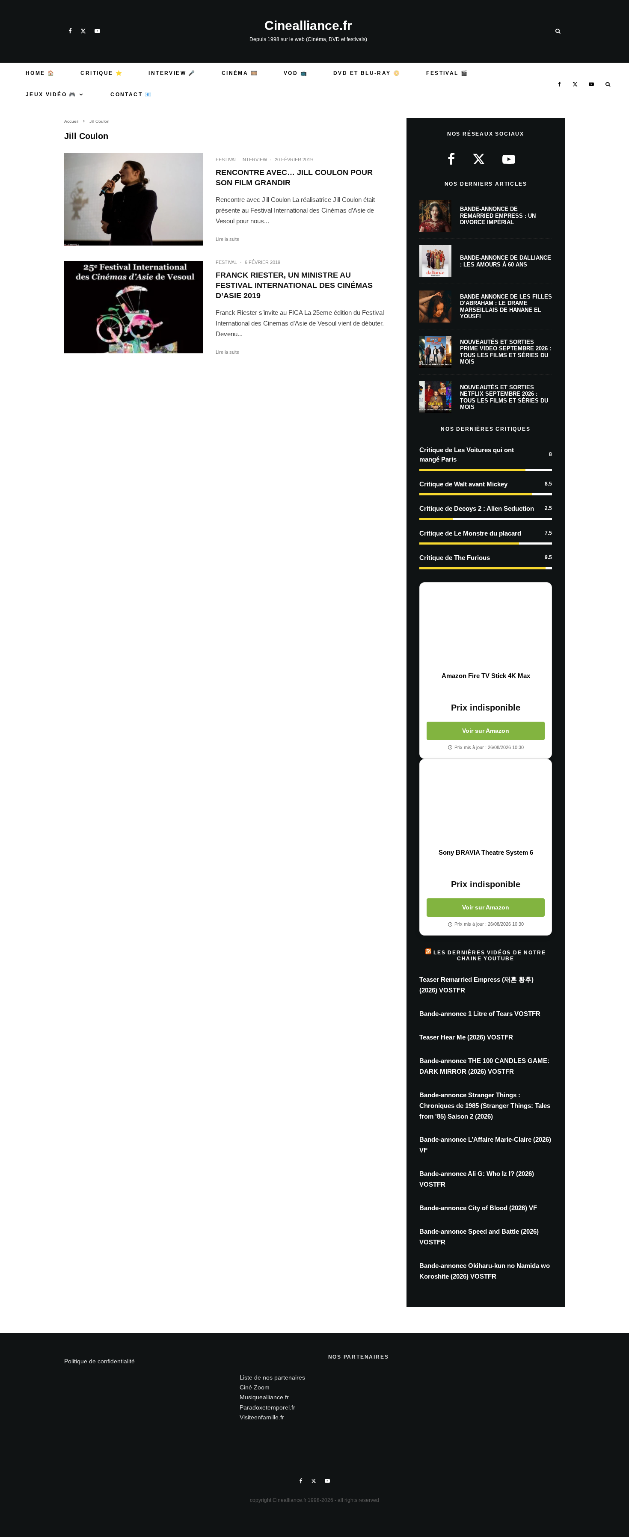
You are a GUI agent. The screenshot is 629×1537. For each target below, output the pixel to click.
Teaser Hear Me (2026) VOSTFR (466, 1037)
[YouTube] (97, 31)
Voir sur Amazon (485, 730)
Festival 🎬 (447, 73)
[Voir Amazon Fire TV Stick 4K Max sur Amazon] (486, 627)
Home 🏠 (40, 73)
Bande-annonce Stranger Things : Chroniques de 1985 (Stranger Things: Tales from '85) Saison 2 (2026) (484, 1105)
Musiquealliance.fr (264, 1397)
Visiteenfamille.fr (262, 1417)
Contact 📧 (131, 95)
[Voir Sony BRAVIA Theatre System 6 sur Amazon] (486, 804)
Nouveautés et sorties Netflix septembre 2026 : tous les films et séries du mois (504, 397)
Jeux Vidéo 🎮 (51, 95)
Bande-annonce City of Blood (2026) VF (478, 1207)
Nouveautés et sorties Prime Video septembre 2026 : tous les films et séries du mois (505, 352)
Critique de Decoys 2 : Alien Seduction (476, 508)
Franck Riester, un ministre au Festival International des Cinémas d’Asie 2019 (294, 285)
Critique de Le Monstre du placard (470, 533)
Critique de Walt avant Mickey (463, 484)
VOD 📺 (296, 73)
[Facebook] (70, 31)
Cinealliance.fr (308, 25)
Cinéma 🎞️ (240, 73)
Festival (226, 159)
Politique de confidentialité (99, 1361)
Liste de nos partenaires (272, 1377)
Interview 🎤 (172, 73)
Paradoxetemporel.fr (267, 1407)
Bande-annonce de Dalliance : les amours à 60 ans (505, 261)
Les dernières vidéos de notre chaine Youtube (489, 956)
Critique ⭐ (101, 73)
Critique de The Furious (454, 557)
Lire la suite (227, 239)
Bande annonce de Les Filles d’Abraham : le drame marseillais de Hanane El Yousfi (506, 306)
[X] (83, 31)
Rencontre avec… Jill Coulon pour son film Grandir (294, 177)
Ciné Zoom (255, 1387)
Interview (254, 159)
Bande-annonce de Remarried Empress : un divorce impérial (498, 215)
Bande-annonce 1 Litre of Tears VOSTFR (479, 1013)
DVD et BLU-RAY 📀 (367, 73)
